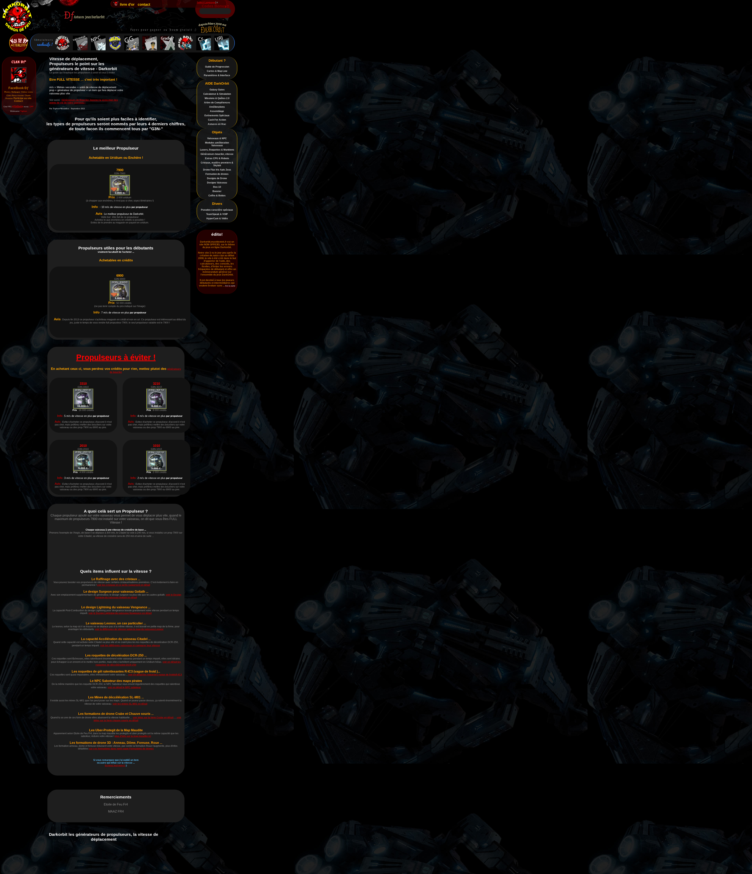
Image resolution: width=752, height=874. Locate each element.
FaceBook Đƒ (18, 88)
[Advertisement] (17, 181)
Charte (28, 96)
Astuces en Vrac (217, 124)
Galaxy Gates (217, 89)
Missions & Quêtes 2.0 (217, 98)
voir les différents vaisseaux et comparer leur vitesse (130, 645)
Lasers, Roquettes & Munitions (217, 149)
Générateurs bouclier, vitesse (217, 154)
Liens (30, 92)
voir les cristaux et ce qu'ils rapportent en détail (123, 585)
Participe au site (23, 98)
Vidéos (24, 92)
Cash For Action (217, 119)
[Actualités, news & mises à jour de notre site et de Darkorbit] (19, 39)
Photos (7, 92)
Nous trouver (18, 96)
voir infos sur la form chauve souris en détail (137, 719)
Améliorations (217, 107)
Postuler (9, 98)
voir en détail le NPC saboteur (124, 687)
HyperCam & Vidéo (217, 218)
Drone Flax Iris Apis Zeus (217, 169)
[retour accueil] (85, 32)
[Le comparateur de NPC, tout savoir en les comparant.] (98, 49)
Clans (9, 96)
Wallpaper (15, 92)
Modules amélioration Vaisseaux (217, 144)
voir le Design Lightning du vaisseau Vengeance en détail (120, 613)
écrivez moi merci (115, 765)
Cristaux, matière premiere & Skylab (217, 164)
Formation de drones (217, 174)
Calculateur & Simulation (217, 94)
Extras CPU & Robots (217, 158)
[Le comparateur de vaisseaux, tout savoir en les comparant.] (80, 49)
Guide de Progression (217, 66)
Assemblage (217, 111)
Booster (216, 191)
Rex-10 (217, 187)
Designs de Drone (217, 178)
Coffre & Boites (217, 195)
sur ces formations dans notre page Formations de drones (121, 748)
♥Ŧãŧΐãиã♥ (17, 106)
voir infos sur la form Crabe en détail (153, 717)
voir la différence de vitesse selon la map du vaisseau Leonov (129, 629)
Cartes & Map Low (217, 71)
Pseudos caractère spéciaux (217, 210)
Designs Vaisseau (217, 182)
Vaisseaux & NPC (217, 138)
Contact (18, 101)
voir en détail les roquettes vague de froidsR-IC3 (155, 674)
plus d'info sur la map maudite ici (133, 736)
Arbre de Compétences (217, 102)
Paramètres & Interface (217, 75)
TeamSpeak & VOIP (217, 214)
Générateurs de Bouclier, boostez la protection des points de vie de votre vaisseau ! (83, 101)
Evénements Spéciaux (217, 115)
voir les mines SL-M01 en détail (130, 703)
